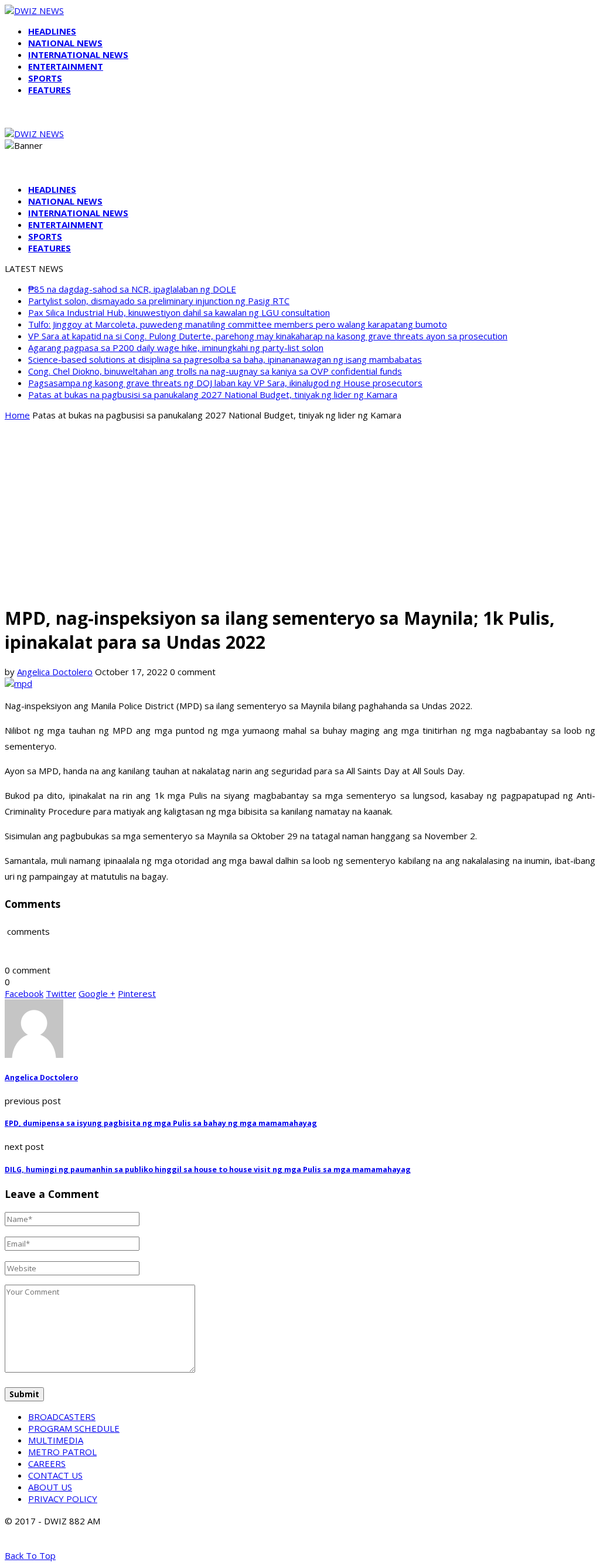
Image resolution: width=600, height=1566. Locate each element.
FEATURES (49, 90)
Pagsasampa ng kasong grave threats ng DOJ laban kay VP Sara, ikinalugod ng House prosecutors (225, 383)
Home (17, 415)
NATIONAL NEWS (65, 43)
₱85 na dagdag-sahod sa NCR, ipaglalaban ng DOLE (132, 289)
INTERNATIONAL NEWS (78, 54)
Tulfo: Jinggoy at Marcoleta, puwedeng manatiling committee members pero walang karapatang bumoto (237, 324)
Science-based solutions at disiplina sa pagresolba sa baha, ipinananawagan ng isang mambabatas (225, 359)
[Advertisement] (300, 512)
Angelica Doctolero (55, 672)
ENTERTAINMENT (65, 66)
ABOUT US (50, 1487)
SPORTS (45, 78)
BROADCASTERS (62, 1416)
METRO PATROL (62, 1452)
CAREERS (47, 1463)
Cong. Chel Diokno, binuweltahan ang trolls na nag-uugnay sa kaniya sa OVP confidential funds (215, 371)
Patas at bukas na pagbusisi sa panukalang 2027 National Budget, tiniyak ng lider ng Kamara (212, 394)
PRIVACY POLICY (62, 1498)
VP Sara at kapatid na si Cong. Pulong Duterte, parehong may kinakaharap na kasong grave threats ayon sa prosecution (267, 336)
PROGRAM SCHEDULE (74, 1428)
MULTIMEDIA (55, 1440)
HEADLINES (52, 31)
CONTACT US (55, 1475)
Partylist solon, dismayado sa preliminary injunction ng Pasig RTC (158, 301)
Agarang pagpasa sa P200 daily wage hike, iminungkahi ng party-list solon (175, 347)
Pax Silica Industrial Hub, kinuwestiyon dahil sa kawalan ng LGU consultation (179, 312)
